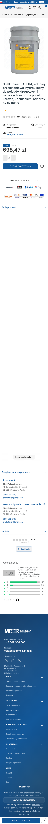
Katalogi (9, 758)
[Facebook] (6, 661)
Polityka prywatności (14, 762)
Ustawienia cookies (13, 719)
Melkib (4, 15)
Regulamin (10, 695)
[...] (24, 48)
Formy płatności (12, 729)
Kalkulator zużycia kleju (15, 681)
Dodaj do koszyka (20, 166)
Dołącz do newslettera (24, 800)
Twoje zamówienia (13, 705)
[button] (24, 457)
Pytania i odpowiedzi (14, 690)
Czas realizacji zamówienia (16, 738)
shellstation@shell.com (13, 498)
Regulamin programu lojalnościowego (21, 686)
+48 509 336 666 (14, 642)
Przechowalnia (11, 714)
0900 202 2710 (9, 495)
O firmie (9, 777)
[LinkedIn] (13, 661)
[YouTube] (19, 661)
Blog (7, 782)
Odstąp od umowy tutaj (15, 753)
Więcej (42, 2)
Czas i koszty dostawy (15, 734)
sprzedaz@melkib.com (18, 650)
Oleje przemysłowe (31, 15)
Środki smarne (15, 15)
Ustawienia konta (12, 710)
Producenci (10, 749)
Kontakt (9, 773)
